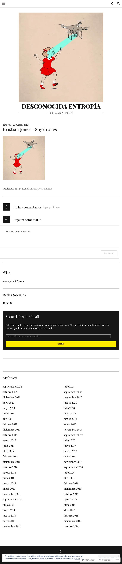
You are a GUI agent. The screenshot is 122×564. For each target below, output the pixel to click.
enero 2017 (70, 456)
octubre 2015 (71, 494)
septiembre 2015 (12, 499)
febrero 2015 (71, 515)
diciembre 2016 (11, 462)
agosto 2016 (9, 472)
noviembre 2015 (12, 494)
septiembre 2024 (12, 386)
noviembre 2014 (12, 526)
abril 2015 (69, 510)
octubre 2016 (10, 467)
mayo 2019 (9, 408)
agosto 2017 (9, 440)
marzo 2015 (9, 515)
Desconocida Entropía (61, 106)
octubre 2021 (10, 392)
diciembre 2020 (11, 397)
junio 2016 (8, 478)
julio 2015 (8, 505)
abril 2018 (8, 419)
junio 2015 (69, 505)
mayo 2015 (9, 510)
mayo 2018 (70, 413)
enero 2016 (9, 488)
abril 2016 (69, 478)
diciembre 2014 (72, 521)
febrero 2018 (10, 424)
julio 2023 (69, 386)
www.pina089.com (13, 281)
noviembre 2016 (73, 462)
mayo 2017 (70, 445)
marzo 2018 (70, 419)
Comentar (109, 253)
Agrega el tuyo (51, 207)
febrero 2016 (71, 483)
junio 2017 (8, 445)
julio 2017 (69, 440)
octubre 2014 (71, 526)
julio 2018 (69, 408)
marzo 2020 (70, 402)
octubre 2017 (10, 435)
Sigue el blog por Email (22, 316)
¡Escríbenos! (111, 3)
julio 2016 (69, 472)
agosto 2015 (70, 499)
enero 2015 (9, 521)
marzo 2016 (9, 483)
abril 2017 (8, 451)
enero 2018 (70, 424)
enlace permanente (41, 188)
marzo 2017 (70, 451)
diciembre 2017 (11, 429)
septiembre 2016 (73, 467)
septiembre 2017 (73, 435)
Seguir (61, 344)
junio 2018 (8, 413)
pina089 (7, 125)
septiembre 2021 (73, 392)
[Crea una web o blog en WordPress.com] (61, 551)
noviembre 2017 (73, 429)
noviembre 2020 (73, 397)
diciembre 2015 (72, 488)
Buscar (117, 3)
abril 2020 (8, 402)
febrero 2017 (10, 456)
